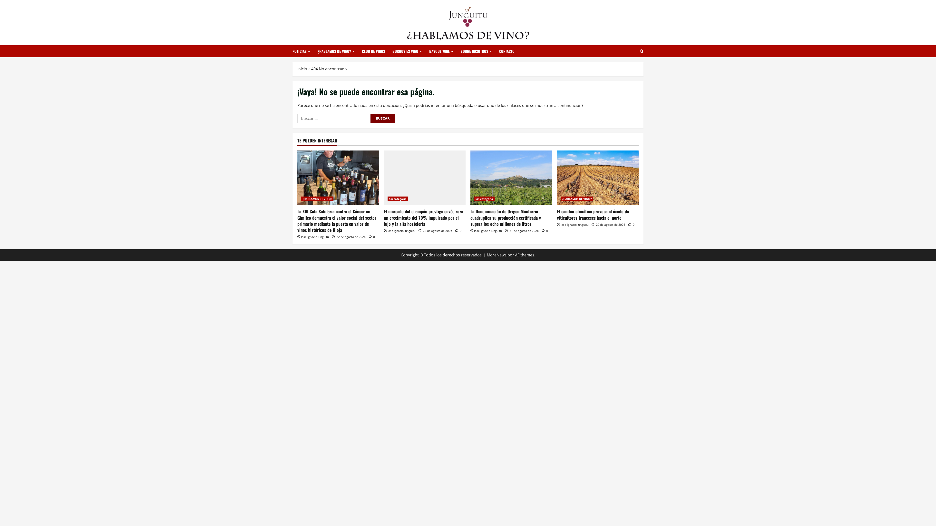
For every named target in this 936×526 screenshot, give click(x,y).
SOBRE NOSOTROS (474, 51)
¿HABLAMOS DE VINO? (334, 51)
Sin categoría (398, 199)
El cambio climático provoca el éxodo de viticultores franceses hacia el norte (593, 214)
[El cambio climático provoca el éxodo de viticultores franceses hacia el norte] (598, 177)
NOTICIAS (299, 51)
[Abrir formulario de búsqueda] (642, 51)
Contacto (507, 51)
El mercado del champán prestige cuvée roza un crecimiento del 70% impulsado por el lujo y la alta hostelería (423, 217)
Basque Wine (439, 51)
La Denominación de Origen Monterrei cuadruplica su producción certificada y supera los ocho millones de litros (505, 217)
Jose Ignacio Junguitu (315, 237)
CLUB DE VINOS (373, 51)
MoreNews (497, 255)
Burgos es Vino (405, 51)
